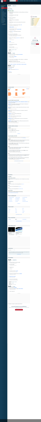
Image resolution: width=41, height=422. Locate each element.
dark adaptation (17, 198)
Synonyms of (10, 9)
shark (23, 212)
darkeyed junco (10, 201)
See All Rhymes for (19, 214)
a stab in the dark (17, 197)
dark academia (10, 198)
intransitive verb (10, 68)
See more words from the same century (13, 192)
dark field (16, 201)
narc (9, 212)
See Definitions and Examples (34, 41)
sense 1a (20, 186)
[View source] (23, 141)
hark (16, 209)
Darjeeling (9, 219)
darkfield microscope (25, 201)
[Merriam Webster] (35, 38)
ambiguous (22, 101)
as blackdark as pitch (11, 197)
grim (12, 31)
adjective (14, 5)
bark (23, 208)
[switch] (10, 10)
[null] (37, 40)
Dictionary (3, 5)
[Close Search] (15, 0)
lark (22, 209)
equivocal (26, 101)
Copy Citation (19, 254)
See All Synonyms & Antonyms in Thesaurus (18, 97)
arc (8, 208)
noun (14, 53)
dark (12, 101)
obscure (9, 101)
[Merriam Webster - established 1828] (2, 0)
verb (14, 65)
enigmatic (16, 101)
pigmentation (18, 37)
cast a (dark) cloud (24, 197)
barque (9, 209)
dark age (23, 198)
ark (15, 208)
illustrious (34, 40)
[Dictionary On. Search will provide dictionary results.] (6, 1)
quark (16, 212)
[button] (37, 0)
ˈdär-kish (13, 49)
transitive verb (9, 71)
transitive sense (21, 188)
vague (14, 101)
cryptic (19, 101)
